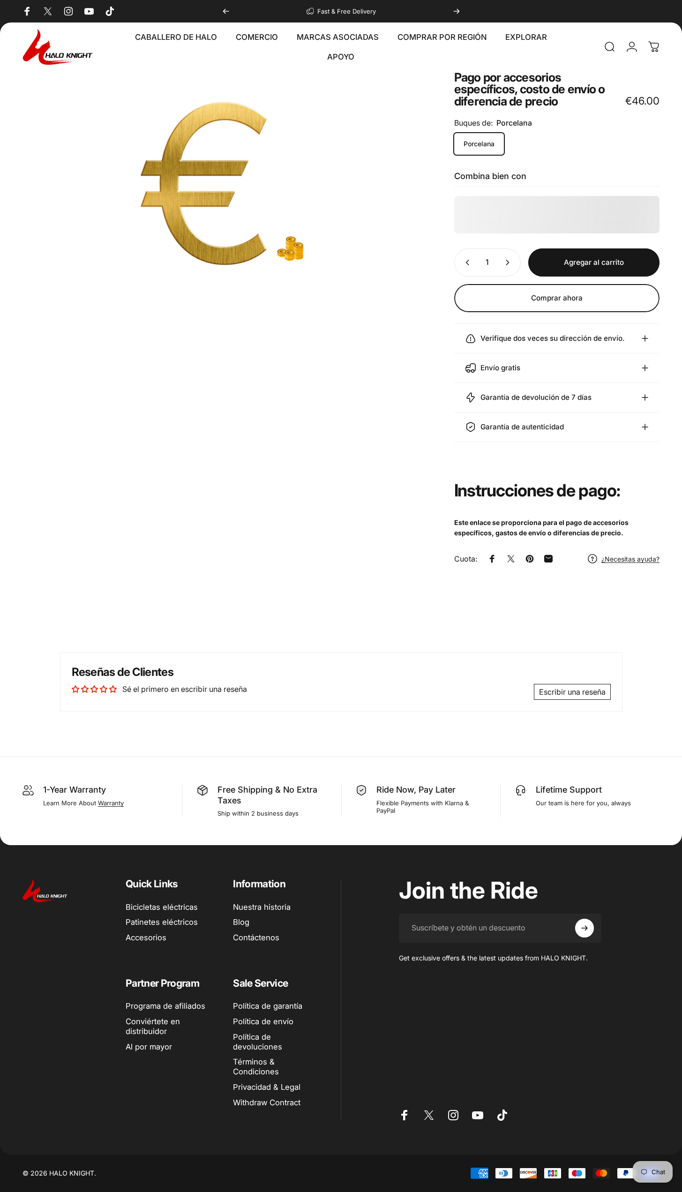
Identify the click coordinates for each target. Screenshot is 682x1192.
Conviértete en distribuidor (153, 1026)
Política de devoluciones (257, 1041)
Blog (241, 922)
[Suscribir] (584, 928)
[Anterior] (226, 11)
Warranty (111, 803)
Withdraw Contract (266, 1102)
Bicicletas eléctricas (162, 907)
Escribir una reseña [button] (572, 692)
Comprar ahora (557, 297)
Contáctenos (256, 937)
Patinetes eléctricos (162, 922)
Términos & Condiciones (256, 1066)
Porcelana (479, 144)
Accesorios (146, 937)
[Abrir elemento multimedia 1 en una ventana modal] (221, 183)
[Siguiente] (456, 11)
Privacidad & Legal (266, 1087)
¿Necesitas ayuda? (630, 559)
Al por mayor (149, 1046)
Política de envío (263, 1021)
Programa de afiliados (165, 1006)
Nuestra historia (262, 907)
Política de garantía (267, 1006)
